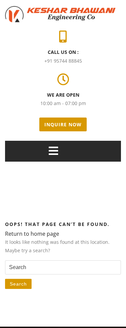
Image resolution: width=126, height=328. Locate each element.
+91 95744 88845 (63, 61)
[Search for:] (63, 267)
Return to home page (32, 233)
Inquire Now (63, 124)
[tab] (53, 150)
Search (18, 284)
